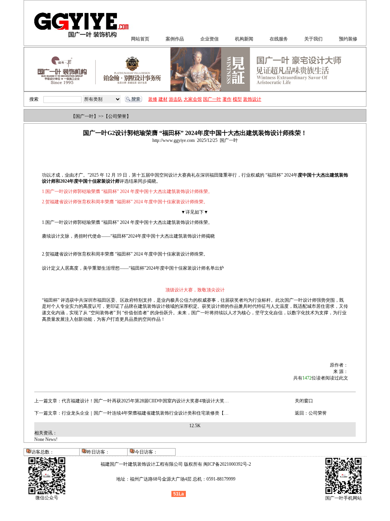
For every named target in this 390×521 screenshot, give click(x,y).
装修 (152, 99)
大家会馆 (193, 99)
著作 (227, 99)
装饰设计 (252, 99)
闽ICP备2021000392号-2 (227, 464)
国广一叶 (212, 99)
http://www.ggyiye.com (173, 140)
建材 (163, 99)
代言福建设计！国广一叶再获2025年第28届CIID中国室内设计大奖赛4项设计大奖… (145, 401)
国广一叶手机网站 (343, 498)
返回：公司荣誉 (311, 413)
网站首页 (140, 39)
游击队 (175, 99)
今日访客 (144, 452)
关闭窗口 (304, 401)
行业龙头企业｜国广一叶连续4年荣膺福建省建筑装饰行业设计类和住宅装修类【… (145, 413)
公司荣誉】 (119, 116)
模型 (237, 99)
